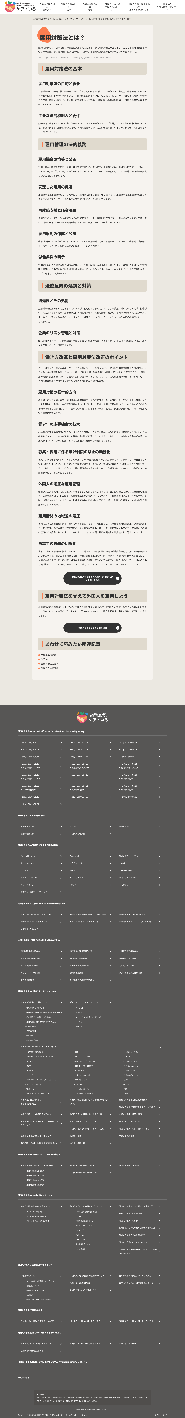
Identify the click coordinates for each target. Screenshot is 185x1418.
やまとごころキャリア (30, 877)
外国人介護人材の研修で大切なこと (36, 1206)
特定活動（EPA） (32, 1035)
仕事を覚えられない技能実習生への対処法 (137, 1227)
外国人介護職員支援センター (86, 1221)
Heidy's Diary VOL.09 (128, 749)
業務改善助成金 (27, 980)
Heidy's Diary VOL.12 (128, 756)
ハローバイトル (27, 884)
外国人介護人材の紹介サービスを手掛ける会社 (41, 1046)
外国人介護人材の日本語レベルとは (134, 1128)
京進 (76, 1052)
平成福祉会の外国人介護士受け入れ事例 (38, 1321)
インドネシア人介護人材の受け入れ (89, 1017)
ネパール (79, 1026)
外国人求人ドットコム (128, 856)
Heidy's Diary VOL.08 (79, 749)
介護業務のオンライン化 (35, 1290)
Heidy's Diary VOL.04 (79, 742)
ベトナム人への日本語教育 (36, 1216)
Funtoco (127, 1056)
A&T (125, 1089)
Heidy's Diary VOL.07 (30, 749)
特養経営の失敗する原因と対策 (34, 921)
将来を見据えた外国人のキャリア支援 (135, 1275)
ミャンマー (80, 1021)
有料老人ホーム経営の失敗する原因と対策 (88, 914)
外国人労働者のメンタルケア (131, 1165)
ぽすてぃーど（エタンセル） (85, 1061)
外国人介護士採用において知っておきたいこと (139, 7)
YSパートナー (31, 1089)
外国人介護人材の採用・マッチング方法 (87, 1128)
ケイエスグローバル (82, 1089)
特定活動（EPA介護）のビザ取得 (38, 1017)
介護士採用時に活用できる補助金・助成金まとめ (39, 940)
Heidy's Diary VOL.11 (30, 756)
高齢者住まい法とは (29, 928)
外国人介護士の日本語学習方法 (132, 1235)
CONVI (126, 1079)
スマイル (29, 1061)
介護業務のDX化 (28, 1275)
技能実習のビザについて (35, 1008)
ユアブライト (31, 1066)
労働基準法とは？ (49, 655)
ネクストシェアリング (132, 1052)
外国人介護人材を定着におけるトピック (35, 1264)
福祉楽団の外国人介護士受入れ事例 (85, 1321)
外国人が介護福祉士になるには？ (133, 1242)
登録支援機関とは (126, 1135)
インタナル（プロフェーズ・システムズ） (41, 1079)
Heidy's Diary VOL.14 (79, 756)
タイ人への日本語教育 (34, 1212)
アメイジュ (80, 1235)
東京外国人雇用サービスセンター (35, 892)
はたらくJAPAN (76, 863)
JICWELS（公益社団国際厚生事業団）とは (39, 1143)
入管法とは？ (47, 659)
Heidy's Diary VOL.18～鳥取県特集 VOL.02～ (31, 765)
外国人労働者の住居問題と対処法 (84, 1172)
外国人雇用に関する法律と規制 (92, 627)
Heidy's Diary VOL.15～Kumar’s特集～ (128, 776)
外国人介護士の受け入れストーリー (112, 7)
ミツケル (24, 870)
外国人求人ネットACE (128, 877)
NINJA (72, 870)
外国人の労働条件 (49, 668)
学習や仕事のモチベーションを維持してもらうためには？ (138, 1251)
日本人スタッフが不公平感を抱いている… (137, 1282)
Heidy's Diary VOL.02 (128, 796)
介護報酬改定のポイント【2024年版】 (135, 921)
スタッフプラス (129, 1070)
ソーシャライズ (76, 877)
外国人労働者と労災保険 (35, 1175)
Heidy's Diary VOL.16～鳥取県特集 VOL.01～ (31, 776)
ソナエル (78, 1084)
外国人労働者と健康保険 (35, 1180)
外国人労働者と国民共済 (35, 1185)
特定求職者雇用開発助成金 (81, 951)
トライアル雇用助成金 (79, 965)
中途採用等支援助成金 (30, 958)
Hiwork (122, 863)
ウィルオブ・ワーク (82, 1056)
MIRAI (126, 1093)
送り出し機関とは (77, 1143)
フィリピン (80, 1008)
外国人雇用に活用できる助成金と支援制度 (31, 1101)
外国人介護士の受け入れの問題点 (133, 1099)
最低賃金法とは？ (49, 663)
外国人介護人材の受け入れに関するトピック (37, 991)
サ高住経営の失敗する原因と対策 (84, 921)
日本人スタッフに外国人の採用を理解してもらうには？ (40, 1123)
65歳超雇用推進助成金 (30, 951)
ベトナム (79, 1012)
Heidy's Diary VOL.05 (79, 796)
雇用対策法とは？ (126, 826)
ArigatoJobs (75, 856)
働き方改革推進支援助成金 (130, 972)
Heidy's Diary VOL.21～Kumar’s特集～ (79, 787)
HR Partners (80, 1070)
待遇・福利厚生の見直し (80, 1282)
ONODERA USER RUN (34, 1052)
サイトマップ (159, 1415)
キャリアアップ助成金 (30, 972)
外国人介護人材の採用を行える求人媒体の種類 (38, 845)
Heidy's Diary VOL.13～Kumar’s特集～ (128, 787)
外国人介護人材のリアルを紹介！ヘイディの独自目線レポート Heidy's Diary (51, 731)
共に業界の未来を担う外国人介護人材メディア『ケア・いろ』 (51, 1415)
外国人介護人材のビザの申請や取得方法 (41, 1021)
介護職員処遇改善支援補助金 (82, 980)
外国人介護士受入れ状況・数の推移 (85, 1343)
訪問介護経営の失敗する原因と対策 (36, 914)
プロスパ (30, 1070)
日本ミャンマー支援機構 (84, 1066)
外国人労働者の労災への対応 (82, 1165)
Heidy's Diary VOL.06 (128, 742)
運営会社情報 (23, 1377)
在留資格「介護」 (32, 1040)
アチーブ (29, 1075)
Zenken (78, 1216)
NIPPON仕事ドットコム (129, 870)
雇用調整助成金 (76, 972)
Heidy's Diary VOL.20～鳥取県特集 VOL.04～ (80, 765)
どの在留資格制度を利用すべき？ (35, 1002)
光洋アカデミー (81, 1230)
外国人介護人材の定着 (90, 7)
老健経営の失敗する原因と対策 (132, 914)
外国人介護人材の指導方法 (130, 1213)
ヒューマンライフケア (84, 1225)
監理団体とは (75, 1135)
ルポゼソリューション (132, 1066)
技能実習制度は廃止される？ (33, 1350)
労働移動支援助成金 (78, 958)
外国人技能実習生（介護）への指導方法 (136, 1206)
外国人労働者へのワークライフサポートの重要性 (39, 1154)
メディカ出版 (80, 1248)
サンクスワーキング (33, 1084)
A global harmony (28, 856)
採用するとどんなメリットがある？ (36, 1135)
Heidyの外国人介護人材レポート (167, 7)
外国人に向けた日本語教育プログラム (86, 1206)
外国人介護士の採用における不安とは (86, 1114)
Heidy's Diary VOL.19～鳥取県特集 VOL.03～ (129, 765)
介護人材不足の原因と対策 (130, 1114)
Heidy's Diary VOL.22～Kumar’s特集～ (30, 787)
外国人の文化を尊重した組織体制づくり (87, 1275)
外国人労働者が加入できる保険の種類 (37, 1165)
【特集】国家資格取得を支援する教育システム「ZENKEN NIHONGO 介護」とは (53, 1362)
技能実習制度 (31, 1026)
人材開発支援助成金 (29, 965)
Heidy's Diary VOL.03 (30, 742)
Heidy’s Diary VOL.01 (30, 804)
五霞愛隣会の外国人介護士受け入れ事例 (136, 1321)
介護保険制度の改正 (127, 1343)
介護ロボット (31, 1295)
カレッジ (127, 1084)
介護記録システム (32, 1286)
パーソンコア (80, 1239)
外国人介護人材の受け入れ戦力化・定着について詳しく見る (92, 578)
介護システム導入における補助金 (38, 1299)
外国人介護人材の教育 (68, 7)
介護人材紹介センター (132, 1075)
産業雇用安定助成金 (127, 958)
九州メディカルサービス (84, 1093)
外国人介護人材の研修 (128, 1220)
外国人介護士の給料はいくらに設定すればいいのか (89, 1101)
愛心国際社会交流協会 (84, 1244)
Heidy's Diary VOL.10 (30, 796)
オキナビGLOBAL (81, 1079)
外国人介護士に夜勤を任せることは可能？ (137, 1107)
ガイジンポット (27, 863)
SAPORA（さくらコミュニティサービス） (41, 1056)
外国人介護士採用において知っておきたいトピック (40, 1332)
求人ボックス (124, 884)
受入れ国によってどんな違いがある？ (86, 1002)
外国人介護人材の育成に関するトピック (35, 1195)
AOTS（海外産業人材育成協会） (87, 1212)
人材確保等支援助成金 (128, 951)
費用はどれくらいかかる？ (130, 1121)
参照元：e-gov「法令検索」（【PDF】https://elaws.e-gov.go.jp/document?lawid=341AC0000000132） (77, 57)
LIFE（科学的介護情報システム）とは (40, 1281)
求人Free (74, 884)
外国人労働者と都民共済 (35, 1171)
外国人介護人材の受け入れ (47, 7)
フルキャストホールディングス (37, 1093)
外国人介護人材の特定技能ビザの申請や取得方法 (44, 1012)
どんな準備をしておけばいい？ (83, 1121)
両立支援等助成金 (126, 965)
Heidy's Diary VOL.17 (79, 774)
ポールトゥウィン (130, 1061)
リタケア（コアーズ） (83, 1075)
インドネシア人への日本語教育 (37, 1221)
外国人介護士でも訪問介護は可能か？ (37, 1114)
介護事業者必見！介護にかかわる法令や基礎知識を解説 (41, 903)
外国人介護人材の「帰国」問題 (83, 1290)
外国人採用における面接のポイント (36, 1343)
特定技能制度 (31, 1031)
